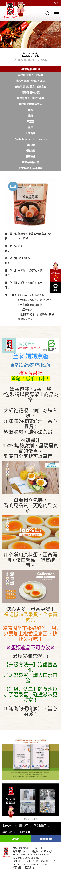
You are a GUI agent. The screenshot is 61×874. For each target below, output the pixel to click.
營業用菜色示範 (30, 162)
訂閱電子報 (24, 832)
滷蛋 (30, 110)
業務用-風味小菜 (31, 92)
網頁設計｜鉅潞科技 (24, 867)
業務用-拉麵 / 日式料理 (30, 75)
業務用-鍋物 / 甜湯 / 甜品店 (30, 81)
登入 (56, 3)
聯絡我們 (7, 832)
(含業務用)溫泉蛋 (30, 69)
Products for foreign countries (30, 139)
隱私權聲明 (40, 825)
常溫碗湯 (30, 150)
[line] (15, 838)
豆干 (30, 127)
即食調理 (30, 133)
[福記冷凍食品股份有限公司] (15, 10)
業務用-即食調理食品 (30, 104)
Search (47, 13)
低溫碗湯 (30, 145)
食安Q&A (7, 825)
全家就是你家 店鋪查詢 (31, 365)
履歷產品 (30, 156)
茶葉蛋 (30, 121)
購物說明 (23, 825)
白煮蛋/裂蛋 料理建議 (30, 168)
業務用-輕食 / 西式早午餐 (30, 98)
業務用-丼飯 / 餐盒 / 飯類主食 (30, 86)
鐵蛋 (30, 115)
